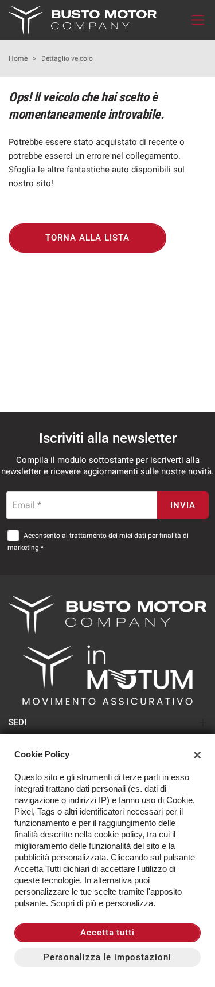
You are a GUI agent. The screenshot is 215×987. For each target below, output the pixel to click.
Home (18, 58)
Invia (183, 505)
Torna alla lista (87, 238)
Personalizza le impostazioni (107, 957)
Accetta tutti (107, 932)
